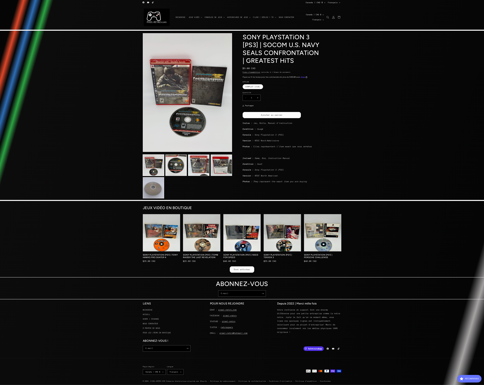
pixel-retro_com (227, 310)
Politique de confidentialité (252, 381)
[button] (195, 17)
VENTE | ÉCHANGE (151, 319)
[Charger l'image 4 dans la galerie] (221, 165)
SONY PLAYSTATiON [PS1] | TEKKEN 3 (278, 256)
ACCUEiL (146, 314)
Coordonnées (325, 381)
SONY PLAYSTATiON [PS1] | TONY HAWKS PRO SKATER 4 (160, 256)
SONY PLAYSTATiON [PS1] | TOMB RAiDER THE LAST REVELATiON (200, 256)
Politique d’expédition (306, 381)
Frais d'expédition (251, 72)
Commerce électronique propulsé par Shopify (186, 381)
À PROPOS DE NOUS (151, 328)
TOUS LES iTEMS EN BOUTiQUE (157, 333)
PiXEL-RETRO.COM (157, 381)
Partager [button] (249, 106)
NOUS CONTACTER (150, 324)
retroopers (227, 327)
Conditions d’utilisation (280, 381)
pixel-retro (230, 316)
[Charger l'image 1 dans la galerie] (153, 165)
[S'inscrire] (263, 293)
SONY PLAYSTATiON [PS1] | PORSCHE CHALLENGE (318, 256)
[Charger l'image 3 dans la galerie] (198, 165)
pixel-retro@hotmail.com (234, 333)
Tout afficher (242, 269)
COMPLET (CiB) (252, 87)
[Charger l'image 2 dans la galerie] (176, 165)
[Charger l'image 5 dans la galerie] (153, 187)
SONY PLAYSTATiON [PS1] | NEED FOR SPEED (240, 256)
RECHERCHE (148, 310)
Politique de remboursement (223, 381)
